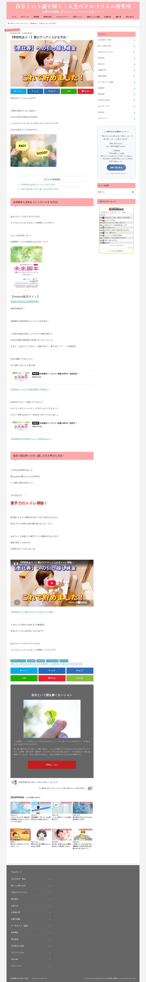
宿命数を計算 (47, 17)
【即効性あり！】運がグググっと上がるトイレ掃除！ (32, 612)
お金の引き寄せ (69, 664)
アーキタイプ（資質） (106, 82)
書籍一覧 (118, 17)
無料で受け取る (116, 167)
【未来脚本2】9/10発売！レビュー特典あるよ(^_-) (31, 439)
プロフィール (25, 17)
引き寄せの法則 (53, 661)
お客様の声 (107, 17)
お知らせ (101, 64)
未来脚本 (32, 661)
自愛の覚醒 (102, 76)
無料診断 (36, 17)
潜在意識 (41, 661)
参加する (130, 247)
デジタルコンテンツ (62, 17)
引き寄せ (15, 664)
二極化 (80, 664)
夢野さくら (48, 664)
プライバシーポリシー (39, 978)
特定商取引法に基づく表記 (19, 978)
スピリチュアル (104, 106)
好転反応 (101, 58)
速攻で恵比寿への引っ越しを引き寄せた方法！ (39, 189)
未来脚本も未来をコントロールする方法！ (37, 185)
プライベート (103, 118)
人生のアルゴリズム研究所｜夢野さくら (108, 978)
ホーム (14, 17)
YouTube (65, 661)
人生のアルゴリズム (19, 661)
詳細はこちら (52, 764)
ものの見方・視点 (104, 40)
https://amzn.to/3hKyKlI (24, 301)
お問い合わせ (130, 17)
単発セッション (78, 17)
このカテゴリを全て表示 (116, 245)
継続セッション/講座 (93, 17)
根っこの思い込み (104, 46)
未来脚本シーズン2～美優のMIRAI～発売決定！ (29, 389)
